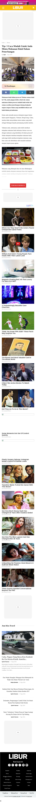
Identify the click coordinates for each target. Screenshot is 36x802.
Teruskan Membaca (18, 185)
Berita (8, 42)
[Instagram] (13, 765)
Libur (3, 42)
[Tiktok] (20, 765)
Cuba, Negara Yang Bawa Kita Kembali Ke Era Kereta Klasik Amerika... (17, 658)
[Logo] (18, 7)
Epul (5, 54)
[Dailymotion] (27, 765)
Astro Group (29, 796)
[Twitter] (16, 765)
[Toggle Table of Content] (29, 86)
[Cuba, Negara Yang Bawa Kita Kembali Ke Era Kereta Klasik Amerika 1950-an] (18, 643)
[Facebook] (9, 765)
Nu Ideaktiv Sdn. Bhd (16, 796)
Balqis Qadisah (14, 682)
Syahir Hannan (5, 661)
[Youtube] (23, 765)
